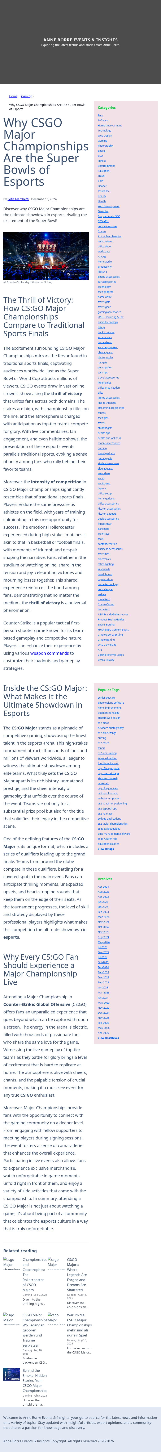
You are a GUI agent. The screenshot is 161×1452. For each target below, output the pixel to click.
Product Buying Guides (111, 619)
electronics (104, 559)
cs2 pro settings (107, 733)
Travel (101, 176)
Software (103, 120)
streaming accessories (111, 408)
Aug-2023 (103, 892)
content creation (107, 544)
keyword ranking (107, 758)
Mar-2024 (103, 917)
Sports (101, 150)
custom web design (109, 718)
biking (101, 327)
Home (13, 96)
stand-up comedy (108, 778)
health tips (104, 433)
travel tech (104, 599)
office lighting (106, 564)
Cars (100, 181)
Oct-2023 (103, 962)
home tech (104, 609)
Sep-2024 (103, 972)
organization (105, 579)
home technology (108, 584)
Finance (102, 186)
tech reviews (105, 241)
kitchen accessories (109, 508)
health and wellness (109, 438)
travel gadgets (106, 453)
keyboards (104, 569)
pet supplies (105, 367)
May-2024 (104, 942)
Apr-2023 (103, 897)
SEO (100, 156)
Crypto (102, 231)
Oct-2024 (103, 927)
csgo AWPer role (107, 839)
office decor (105, 246)
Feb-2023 (103, 912)
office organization (109, 387)
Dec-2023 (103, 977)
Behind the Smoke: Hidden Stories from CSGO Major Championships (35, 1380)
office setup (105, 493)
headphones (105, 574)
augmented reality (108, 713)
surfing (102, 738)
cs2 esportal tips (107, 808)
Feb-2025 (103, 1023)
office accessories (108, 503)
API (100, 650)
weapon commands (49, 653)
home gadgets (106, 498)
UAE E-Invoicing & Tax (110, 317)
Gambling (103, 211)
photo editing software (111, 702)
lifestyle (102, 271)
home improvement (109, 708)
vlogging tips (105, 468)
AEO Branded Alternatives (113, 614)
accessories (105, 337)
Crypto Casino (106, 604)
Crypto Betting (106, 639)
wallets (102, 594)
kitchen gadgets (107, 513)
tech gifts (103, 418)
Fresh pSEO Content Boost (113, 629)
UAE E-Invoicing (107, 645)
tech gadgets (105, 292)
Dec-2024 (103, 1012)
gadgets (102, 362)
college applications (109, 818)
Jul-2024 (102, 957)
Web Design (105, 135)
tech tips (103, 372)
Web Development (108, 206)
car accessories (107, 282)
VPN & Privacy (106, 660)
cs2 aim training (107, 753)
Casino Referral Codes (111, 655)
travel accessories (108, 377)
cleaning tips (105, 352)
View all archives (108, 1038)
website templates (108, 798)
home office (105, 297)
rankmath (103, 783)
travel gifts (104, 302)
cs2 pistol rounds (108, 793)
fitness (102, 413)
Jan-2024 (103, 907)
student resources (108, 463)
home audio (105, 261)
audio (101, 478)
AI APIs (102, 256)
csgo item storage (108, 773)
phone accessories (109, 277)
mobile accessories (109, 443)
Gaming (26, 96)
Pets (100, 115)
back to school (106, 332)
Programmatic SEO (109, 216)
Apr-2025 (103, 1033)
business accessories (110, 549)
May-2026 (104, 1028)
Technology (104, 130)
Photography (105, 145)
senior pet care (107, 697)
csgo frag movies (108, 788)
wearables (104, 473)
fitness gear (105, 524)
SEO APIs (103, 221)
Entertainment (106, 166)
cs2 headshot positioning (112, 803)
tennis (101, 748)
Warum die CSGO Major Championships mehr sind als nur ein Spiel (79, 1325)
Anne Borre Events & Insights (80, 40)
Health (102, 201)
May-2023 (104, 1002)
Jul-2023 (102, 947)
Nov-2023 (103, 932)
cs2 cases (103, 743)
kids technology (107, 403)
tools (101, 539)
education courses (108, 844)
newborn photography (111, 728)
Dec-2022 (103, 952)
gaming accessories (109, 312)
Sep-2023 (103, 982)
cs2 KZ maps (105, 813)
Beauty (102, 196)
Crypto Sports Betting (110, 634)
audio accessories (108, 518)
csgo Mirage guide (108, 768)
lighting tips (104, 382)
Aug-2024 (103, 937)
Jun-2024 (103, 997)
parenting (103, 529)
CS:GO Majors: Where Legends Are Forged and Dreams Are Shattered (77, 1274)
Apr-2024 (103, 886)
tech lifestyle (105, 589)
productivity (105, 266)
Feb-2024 (103, 967)
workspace (104, 251)
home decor (105, 342)
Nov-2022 (103, 1007)
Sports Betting (106, 624)
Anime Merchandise (109, 236)
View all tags (106, 849)
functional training (108, 763)
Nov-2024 (103, 922)
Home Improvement (110, 125)
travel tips (103, 554)
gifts (100, 392)
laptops (102, 488)
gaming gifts (105, 458)
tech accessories (107, 226)
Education (103, 171)
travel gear (104, 307)
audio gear (104, 483)
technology (104, 287)
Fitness (102, 161)
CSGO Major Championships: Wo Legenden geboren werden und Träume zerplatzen (35, 1330)
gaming (102, 448)
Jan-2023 (103, 987)
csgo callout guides (109, 828)
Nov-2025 (103, 1018)
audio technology (108, 322)
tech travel (104, 534)
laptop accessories (109, 397)
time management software (114, 834)
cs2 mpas (103, 723)
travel (101, 423)
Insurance (104, 191)
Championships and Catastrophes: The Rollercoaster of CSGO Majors (35, 1274)
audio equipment (108, 347)
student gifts (105, 428)
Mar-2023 (103, 992)
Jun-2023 (103, 902)
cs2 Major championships (113, 823)
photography (105, 357)
